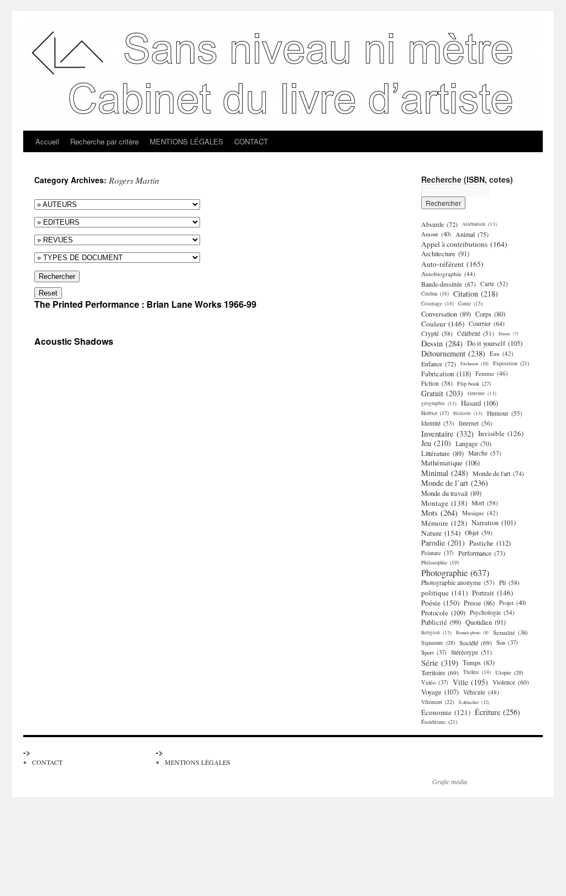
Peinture (437, 553)
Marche (484, 453)
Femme (491, 373)
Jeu (436, 443)
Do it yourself (494, 343)
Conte (470, 303)
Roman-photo (472, 632)
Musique (480, 513)
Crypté (437, 333)
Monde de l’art (454, 483)
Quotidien (485, 622)
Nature (440, 533)
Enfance (438, 363)
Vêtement (437, 702)
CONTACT (251, 141)
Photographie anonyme (458, 582)
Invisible (500, 433)
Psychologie (492, 612)
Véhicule (481, 692)
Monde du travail (451, 493)
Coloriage (437, 303)
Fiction (437, 383)
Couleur (442, 324)
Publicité (441, 622)
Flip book (474, 383)
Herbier (435, 413)
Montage (444, 503)
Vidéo (434, 682)
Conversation (446, 313)
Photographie (455, 573)
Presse (479, 602)
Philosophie (440, 562)
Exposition (511, 363)
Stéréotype (471, 652)
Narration (493, 522)
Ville (470, 682)
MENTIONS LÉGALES (186, 141)
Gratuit (442, 393)
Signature (438, 642)
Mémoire (444, 523)
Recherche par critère (104, 141)
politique (444, 593)
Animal (472, 234)
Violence (510, 682)
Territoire (440, 672)
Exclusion (474, 363)
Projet (512, 602)
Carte (494, 283)
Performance (481, 552)
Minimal (444, 473)
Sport (434, 652)
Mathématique (450, 463)
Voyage (440, 692)
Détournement (453, 354)
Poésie (440, 603)
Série (439, 662)
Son (507, 642)
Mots (439, 513)
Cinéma (435, 293)
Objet (478, 533)
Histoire (468, 413)
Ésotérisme (439, 722)
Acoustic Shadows (73, 341)
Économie (445, 712)
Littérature (442, 453)
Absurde (439, 224)
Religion (436, 632)
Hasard (479, 403)
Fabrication (446, 374)
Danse (508, 333)
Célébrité (475, 333)
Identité (437, 423)
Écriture (497, 712)
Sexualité (510, 632)
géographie (439, 403)
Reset (48, 293)
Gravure (482, 393)
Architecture (445, 253)
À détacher (473, 702)
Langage (473, 443)
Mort (484, 503)
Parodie (443, 543)
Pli (509, 582)
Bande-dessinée (448, 283)
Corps (490, 313)
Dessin (442, 344)
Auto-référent (452, 264)
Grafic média (449, 781)
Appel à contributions (464, 244)
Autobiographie (448, 274)
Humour (504, 413)
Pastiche (490, 543)
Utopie (509, 672)
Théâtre (477, 672)
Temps (479, 662)
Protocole (443, 613)
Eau (501, 353)
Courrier (487, 323)
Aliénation (479, 223)
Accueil (47, 141)
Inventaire (447, 433)
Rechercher (57, 276)
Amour (436, 234)
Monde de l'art (498, 473)
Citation (475, 294)
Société (475, 642)
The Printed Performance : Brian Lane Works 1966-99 (145, 304)
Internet (475, 423)
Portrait (492, 593)
